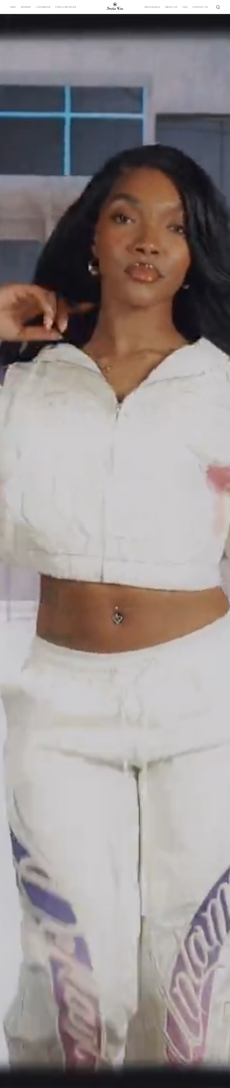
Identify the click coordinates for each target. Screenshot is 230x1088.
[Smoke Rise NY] (115, 7)
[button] (43, 7)
